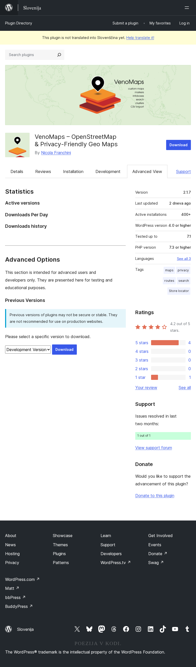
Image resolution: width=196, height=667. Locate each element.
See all (185, 387)
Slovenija (25, 629)
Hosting (12, 553)
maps (169, 270)
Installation (73, 171)
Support (183, 171)
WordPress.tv (116, 562)
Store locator (179, 291)
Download (178, 145)
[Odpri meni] (188, 7)
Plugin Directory (18, 23)
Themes (60, 544)
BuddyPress (19, 606)
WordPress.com (22, 579)
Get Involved (160, 535)
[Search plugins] (59, 55)
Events (154, 544)
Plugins (59, 553)
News (10, 544)
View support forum (153, 447)
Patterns (61, 562)
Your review (146, 387)
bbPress (15, 597)
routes (169, 281)
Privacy (12, 562)
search (183, 281)
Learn (106, 535)
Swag (156, 562)
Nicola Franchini (56, 152)
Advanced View (147, 171)
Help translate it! (140, 37)
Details (16, 171)
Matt (12, 588)
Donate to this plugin (154, 495)
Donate (157, 553)
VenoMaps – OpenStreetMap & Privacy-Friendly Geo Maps (76, 140)
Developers (111, 553)
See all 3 (184, 259)
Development (107, 171)
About (10, 535)
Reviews (43, 171)
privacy (183, 270)
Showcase (62, 535)
